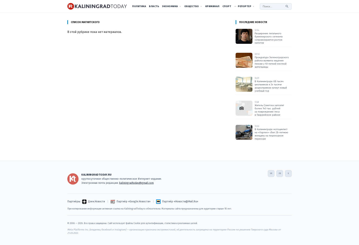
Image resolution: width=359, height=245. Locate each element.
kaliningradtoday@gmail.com (136, 183)
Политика (139, 6)
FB (280, 173)
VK (271, 173)
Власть (154, 6)
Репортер (244, 6)
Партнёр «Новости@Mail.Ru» (180, 201)
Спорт (227, 6)
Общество (191, 6)
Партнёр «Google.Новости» (133, 201)
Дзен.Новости (96, 201)
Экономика (170, 6)
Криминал (212, 6)
